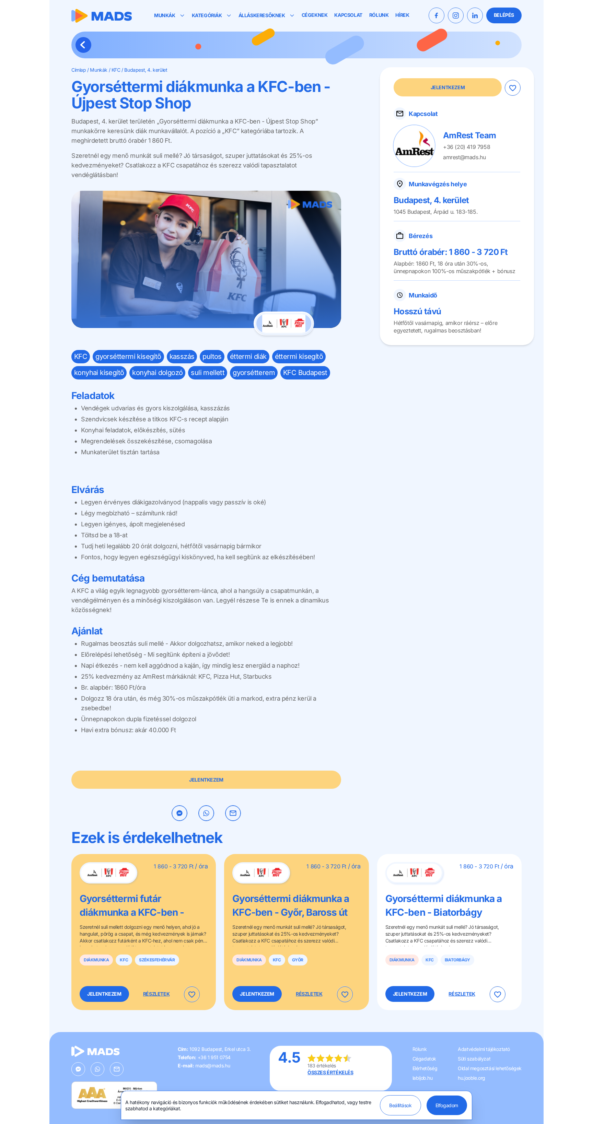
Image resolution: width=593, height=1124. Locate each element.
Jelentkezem (206, 780)
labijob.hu (422, 1078)
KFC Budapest (305, 372)
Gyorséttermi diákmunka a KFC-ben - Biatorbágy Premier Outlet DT (443, 912)
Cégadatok (424, 1059)
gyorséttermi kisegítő (128, 356)
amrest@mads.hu (464, 157)
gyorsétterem (254, 372)
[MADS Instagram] (456, 15)
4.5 (289, 1057)
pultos (211, 356)
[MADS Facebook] (436, 15)
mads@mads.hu (212, 1065)
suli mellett (207, 372)
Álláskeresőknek (262, 15)
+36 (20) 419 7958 (466, 146)
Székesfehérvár (157, 959)
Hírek (402, 15)
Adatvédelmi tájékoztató (484, 1049)
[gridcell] (206, 461)
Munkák (164, 15)
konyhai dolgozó (157, 372)
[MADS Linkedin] (475, 15)
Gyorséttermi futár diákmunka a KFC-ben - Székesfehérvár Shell (132, 912)
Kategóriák (207, 15)
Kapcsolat (348, 15)
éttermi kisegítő (299, 356)
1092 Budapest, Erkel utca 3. (220, 1049)
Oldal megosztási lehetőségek (490, 1068)
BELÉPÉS (504, 15)
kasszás (182, 356)
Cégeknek (315, 15)
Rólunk (379, 15)
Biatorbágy (457, 959)
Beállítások (400, 1105)
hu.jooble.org (471, 1078)
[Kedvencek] (512, 87)
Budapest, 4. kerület (145, 70)
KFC (116, 70)
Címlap (78, 70)
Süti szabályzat (474, 1059)
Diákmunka (96, 959)
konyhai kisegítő (99, 372)
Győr (297, 959)
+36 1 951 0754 (214, 1057)
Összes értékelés (330, 1072)
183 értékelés (321, 1065)
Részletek (156, 994)
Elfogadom (446, 1105)
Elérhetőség (425, 1068)
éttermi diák (248, 356)
